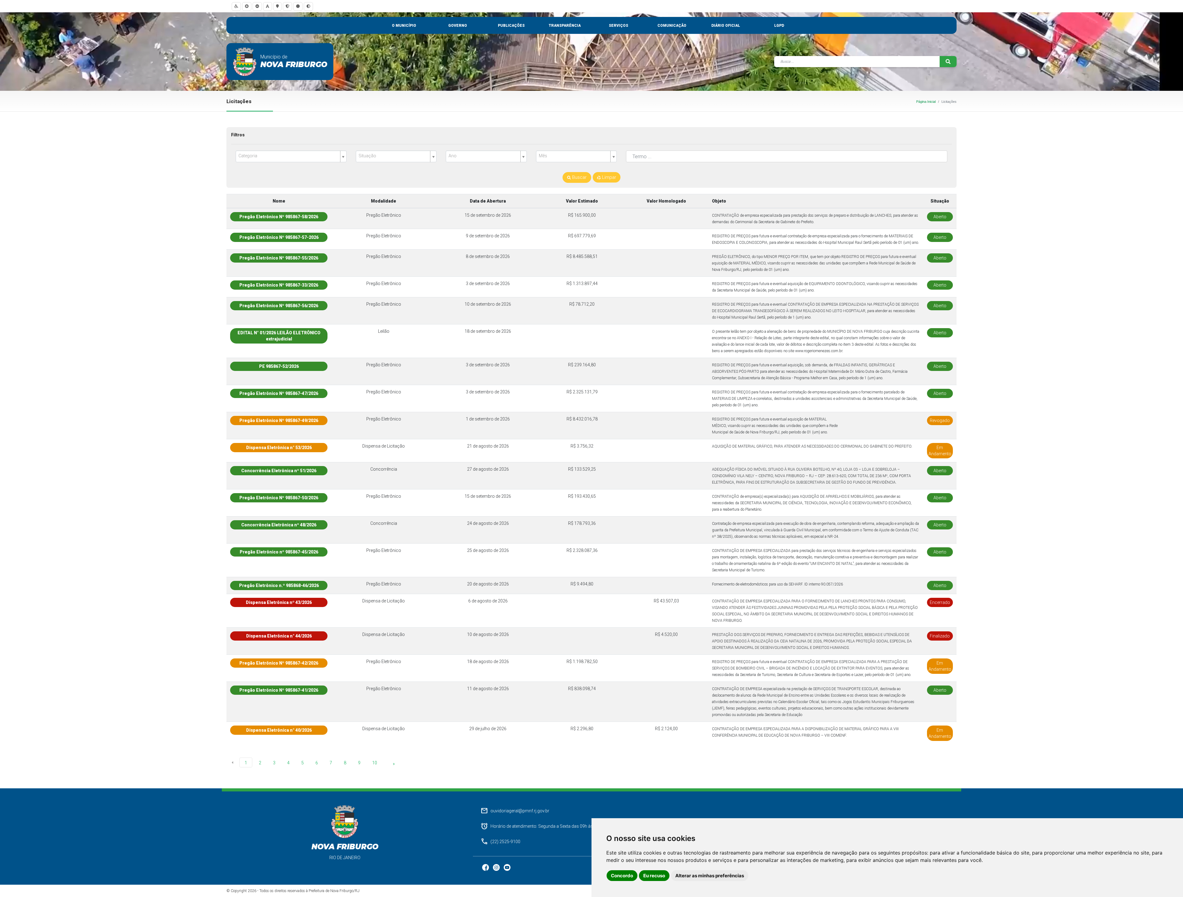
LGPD (779, 25)
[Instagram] (496, 867)
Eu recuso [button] (654, 876)
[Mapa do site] (277, 6)
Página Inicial (926, 101)
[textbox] (288, 156)
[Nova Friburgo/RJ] (245, 61)
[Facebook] (486, 867)
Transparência (565, 25)
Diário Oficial (725, 25)
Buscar (579, 177)
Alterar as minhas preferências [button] (709, 876)
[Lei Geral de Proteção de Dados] (287, 6)
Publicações (511, 25)
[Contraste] (308, 6)
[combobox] (291, 156)
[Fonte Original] (267, 6)
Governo (457, 25)
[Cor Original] (298, 6)
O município (404, 25)
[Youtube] (507, 867)
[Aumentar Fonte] (247, 6)
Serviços (618, 25)
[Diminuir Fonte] (257, 6)
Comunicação (671, 25)
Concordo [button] (622, 876)
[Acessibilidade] (236, 6)
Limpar (608, 177)
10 (374, 762)
